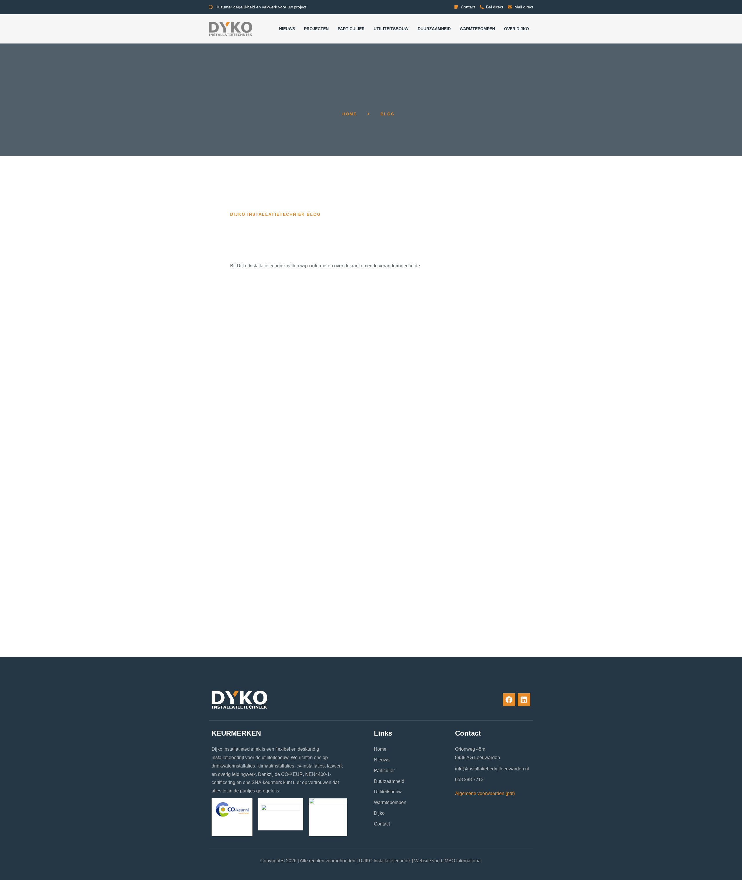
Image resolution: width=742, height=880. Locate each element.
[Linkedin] (524, 699)
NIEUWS (287, 28)
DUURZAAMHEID (434, 28)
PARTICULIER (351, 28)
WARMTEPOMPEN (477, 28)
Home (349, 114)
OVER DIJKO (516, 28)
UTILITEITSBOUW (391, 28)
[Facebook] (509, 699)
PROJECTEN (316, 28)
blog (388, 114)
